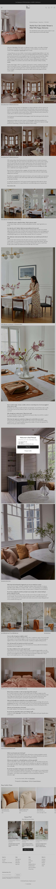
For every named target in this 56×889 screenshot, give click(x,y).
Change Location (28, 451)
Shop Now (28, 447)
